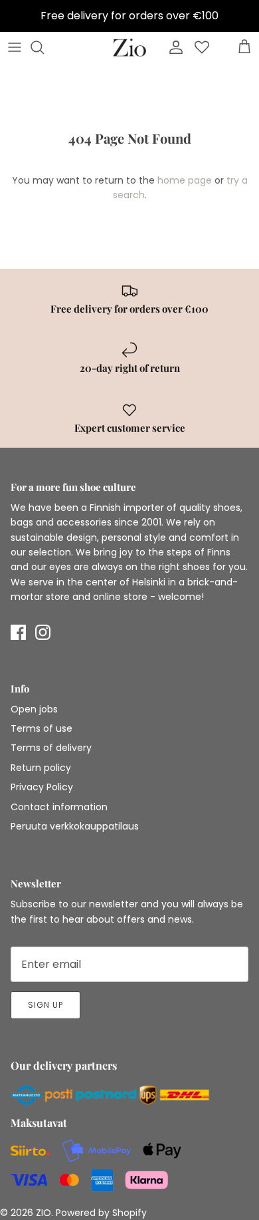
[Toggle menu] (14, 47)
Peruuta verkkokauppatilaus (75, 826)
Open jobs (34, 709)
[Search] (43, 47)
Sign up (45, 1004)
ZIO (43, 1212)
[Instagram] (42, 632)
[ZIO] (129, 48)
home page (184, 180)
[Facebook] (18, 632)
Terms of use (41, 728)
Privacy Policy (42, 787)
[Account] (172, 47)
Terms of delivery (51, 747)
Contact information (59, 807)
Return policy (41, 767)
